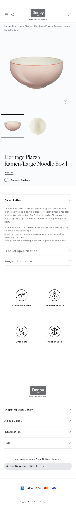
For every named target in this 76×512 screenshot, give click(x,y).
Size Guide (9, 173)
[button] (6, 14)
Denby (36, 502)
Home (7, 26)
